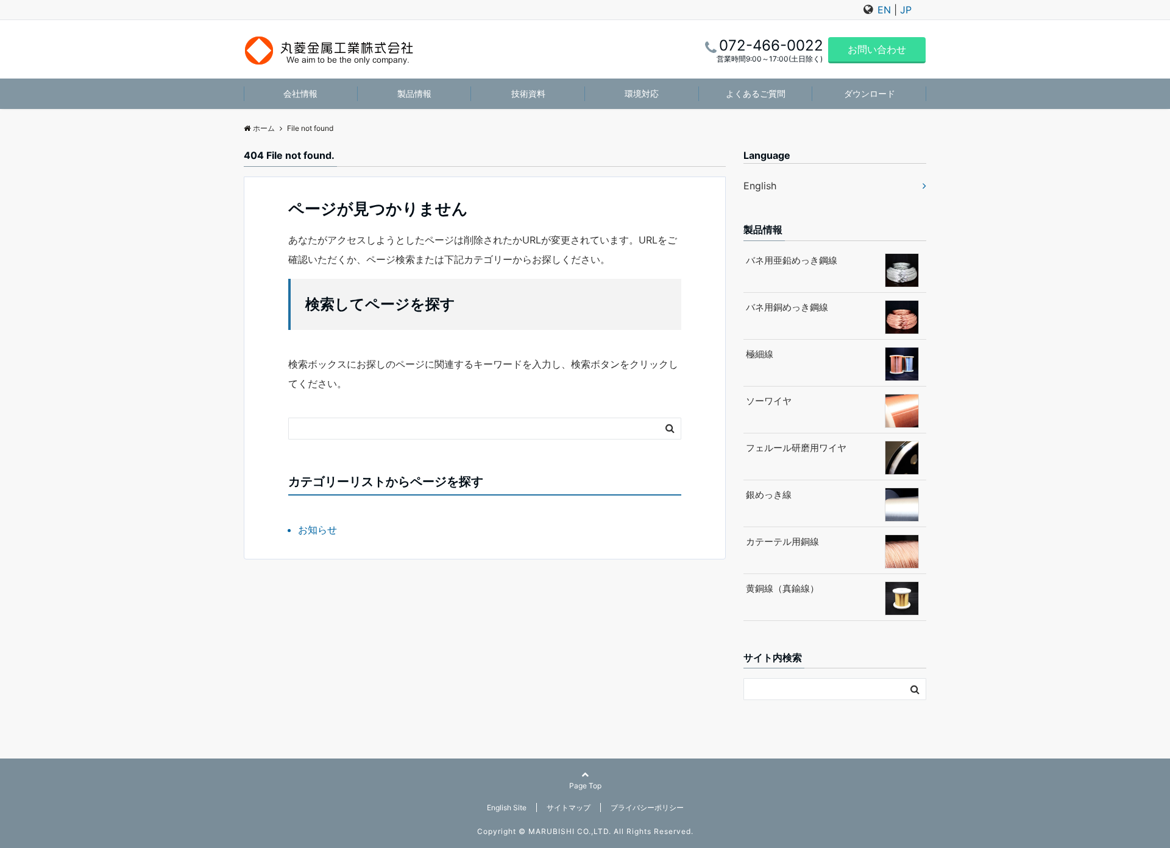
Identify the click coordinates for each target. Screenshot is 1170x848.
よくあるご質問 (755, 93)
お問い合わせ (877, 49)
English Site (506, 807)
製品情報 (414, 93)
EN (884, 10)
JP (906, 10)
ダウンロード (869, 93)
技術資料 (528, 93)
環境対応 (642, 93)
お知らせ (317, 530)
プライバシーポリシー (647, 807)
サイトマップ (568, 807)
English (759, 186)
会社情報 (300, 93)
